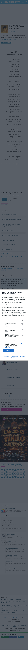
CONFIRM (8, 350)
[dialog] (14, 325)
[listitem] (14, 320)
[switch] (22, 324)
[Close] (24, 292)
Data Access (15, 356)
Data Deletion (6, 356)
